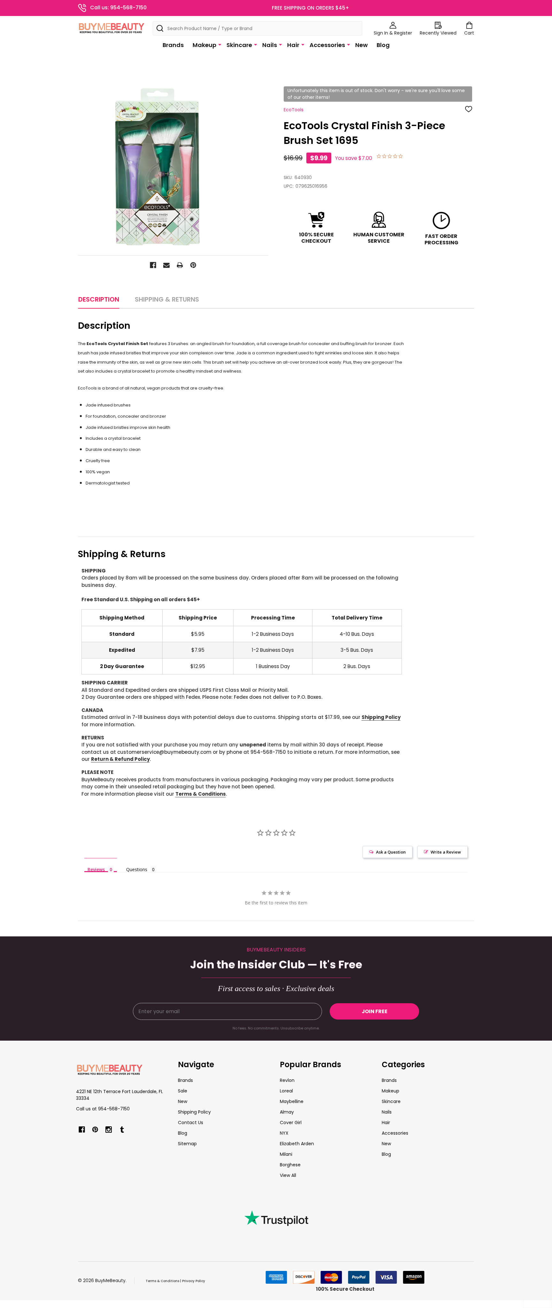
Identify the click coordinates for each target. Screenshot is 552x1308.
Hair (293, 45)
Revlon (287, 1080)
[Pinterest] (193, 265)
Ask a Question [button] (391, 852)
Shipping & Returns (167, 299)
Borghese (290, 1165)
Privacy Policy (193, 1281)
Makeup (204, 45)
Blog (383, 45)
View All (288, 1175)
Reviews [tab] (96, 869)
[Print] (180, 265)
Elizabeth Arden (297, 1143)
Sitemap (187, 1143)
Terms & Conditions (200, 794)
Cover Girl (291, 1122)
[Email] (166, 265)
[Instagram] (108, 1129)
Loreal (286, 1091)
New (361, 45)
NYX (284, 1133)
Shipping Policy (381, 717)
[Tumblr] (122, 1129)
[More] (219, 44)
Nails (269, 45)
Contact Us (190, 1122)
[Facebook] (153, 265)
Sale (182, 1091)
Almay (287, 1112)
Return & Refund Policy (120, 759)
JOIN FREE (374, 1011)
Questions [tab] (136, 869)
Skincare (239, 45)
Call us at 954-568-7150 (103, 1109)
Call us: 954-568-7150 (118, 7)
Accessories (327, 45)
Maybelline (291, 1101)
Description (98, 299)
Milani (286, 1154)
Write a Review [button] (446, 852)
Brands (173, 45)
